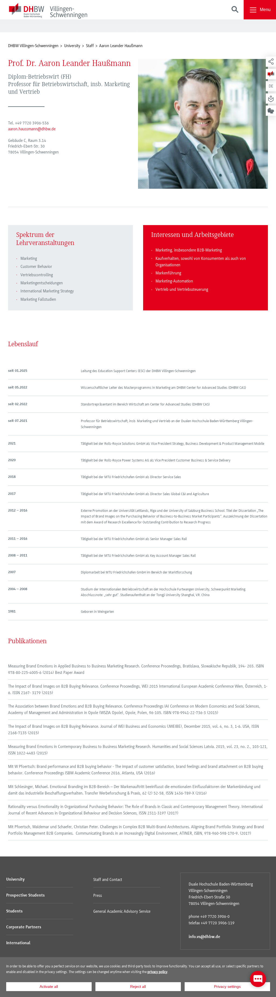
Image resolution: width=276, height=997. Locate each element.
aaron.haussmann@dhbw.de (32, 129)
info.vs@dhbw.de (204, 937)
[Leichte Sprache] (271, 98)
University (15, 879)
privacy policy (157, 972)
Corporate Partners (23, 927)
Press (97, 895)
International (18, 943)
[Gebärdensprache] (271, 111)
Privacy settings (227, 986)
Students (14, 911)
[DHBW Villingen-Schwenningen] (48, 11)
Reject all (138, 986)
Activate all (49, 986)
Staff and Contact (107, 879)
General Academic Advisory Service (121, 911)
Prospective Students (25, 895)
